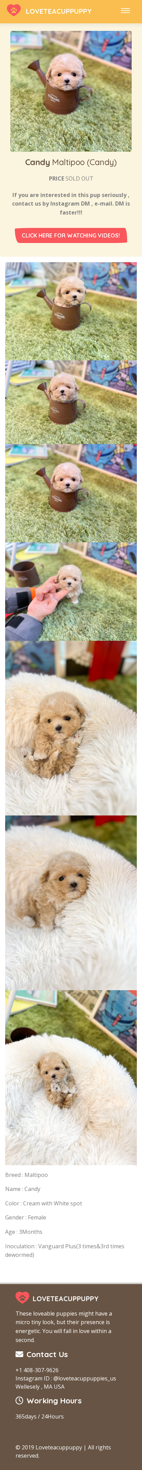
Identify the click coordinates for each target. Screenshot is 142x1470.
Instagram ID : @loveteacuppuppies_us (66, 1378)
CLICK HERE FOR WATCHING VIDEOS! (71, 235)
